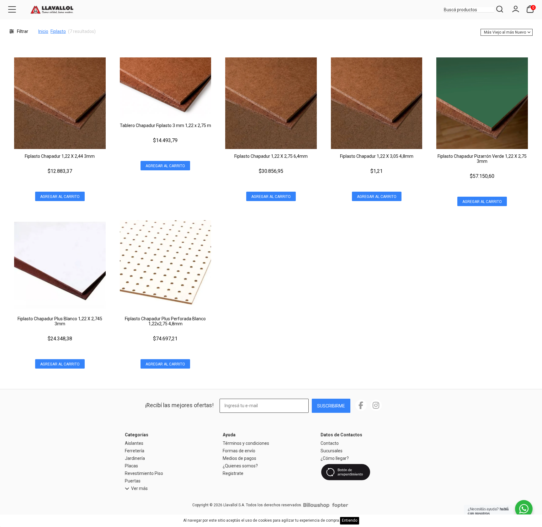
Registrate (233, 473)
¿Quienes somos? (240, 466)
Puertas (133, 481)
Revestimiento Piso (144, 473)
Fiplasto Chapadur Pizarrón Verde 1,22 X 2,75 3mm (482, 159)
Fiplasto (58, 31)
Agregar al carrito (60, 196)
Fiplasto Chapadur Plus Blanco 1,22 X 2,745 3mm (60, 321)
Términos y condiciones (246, 443)
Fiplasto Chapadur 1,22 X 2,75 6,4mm (271, 156)
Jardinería (135, 458)
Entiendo (349, 520)
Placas (131, 466)
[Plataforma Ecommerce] (316, 505)
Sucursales (332, 451)
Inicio (43, 31)
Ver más (139, 488)
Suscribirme (331, 405)
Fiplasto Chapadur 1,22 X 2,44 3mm (60, 156)
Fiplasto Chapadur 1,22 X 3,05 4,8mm (376, 156)
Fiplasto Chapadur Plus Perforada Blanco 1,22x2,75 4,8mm (165, 321)
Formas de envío (239, 451)
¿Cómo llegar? (335, 458)
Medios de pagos (239, 458)
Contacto (330, 443)
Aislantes (134, 443)
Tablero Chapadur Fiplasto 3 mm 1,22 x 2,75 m (165, 125)
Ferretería (134, 451)
